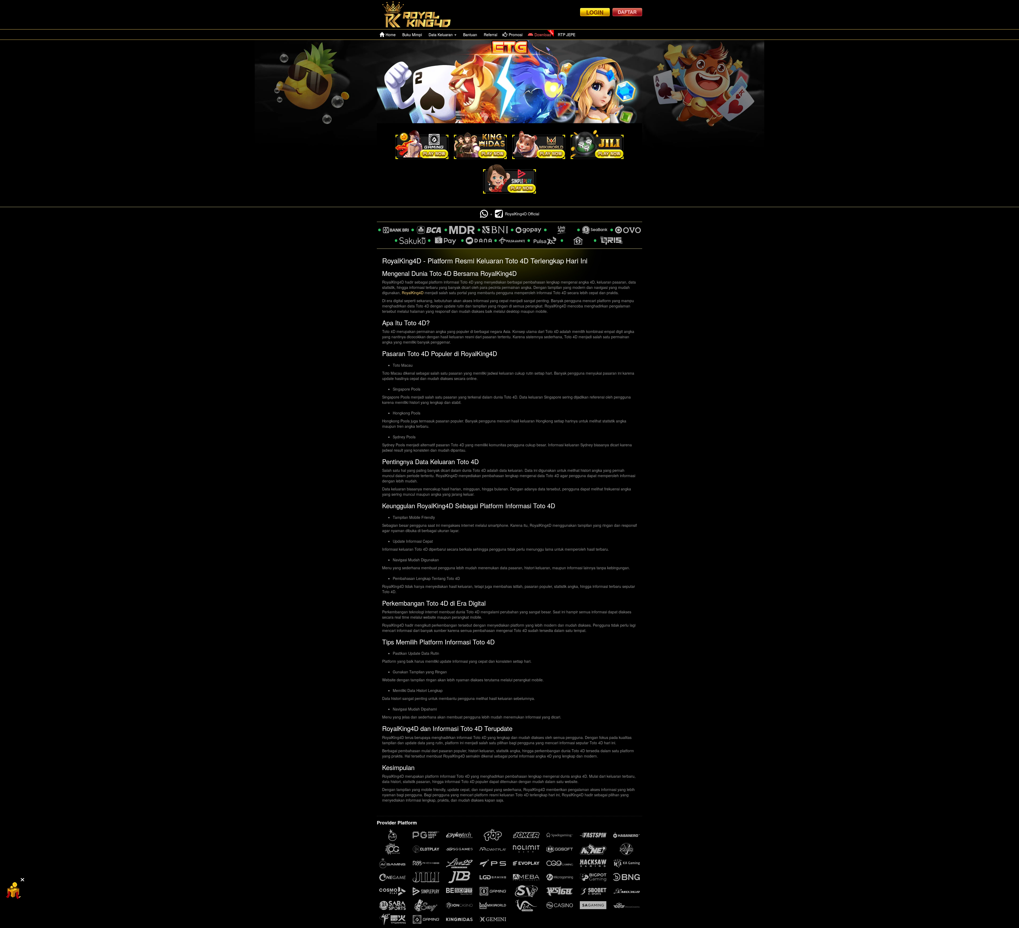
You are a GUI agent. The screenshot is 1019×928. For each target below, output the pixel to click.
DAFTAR (627, 11)
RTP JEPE (566, 34)
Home (391, 34)
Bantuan (470, 34)
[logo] (421, 14)
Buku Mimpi (412, 34)
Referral (490, 34)
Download (542, 34)
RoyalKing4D (413, 292)
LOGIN (594, 12)
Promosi (516, 34)
